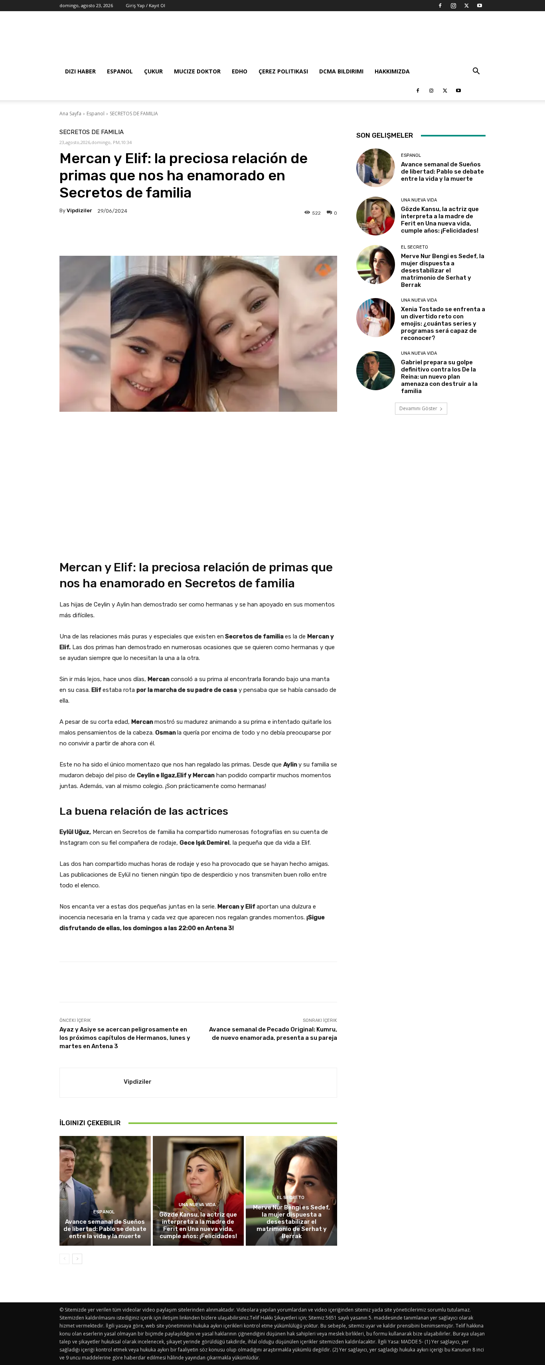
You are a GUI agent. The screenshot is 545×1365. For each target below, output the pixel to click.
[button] (476, 72)
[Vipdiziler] (92, 1082)
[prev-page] (64, 1259)
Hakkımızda (392, 71)
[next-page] (77, 1259)
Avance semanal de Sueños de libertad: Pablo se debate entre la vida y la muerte (104, 1229)
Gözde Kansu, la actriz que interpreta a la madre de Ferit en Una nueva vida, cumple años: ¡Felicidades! (198, 1225)
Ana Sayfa (70, 113)
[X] (466, 5)
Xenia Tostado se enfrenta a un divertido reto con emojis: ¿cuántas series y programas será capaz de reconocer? (443, 324)
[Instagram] (453, 5)
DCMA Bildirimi (341, 71)
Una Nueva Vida (197, 1205)
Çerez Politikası (283, 71)
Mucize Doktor (197, 71)
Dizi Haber (80, 71)
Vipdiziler (79, 210)
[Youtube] (480, 5)
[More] (298, 236)
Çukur (153, 71)
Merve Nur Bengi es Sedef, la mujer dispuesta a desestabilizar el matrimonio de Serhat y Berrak (291, 1222)
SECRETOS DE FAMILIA (134, 113)
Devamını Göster (418, 408)
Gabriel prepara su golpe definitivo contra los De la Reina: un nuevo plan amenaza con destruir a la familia (439, 377)
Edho (239, 71)
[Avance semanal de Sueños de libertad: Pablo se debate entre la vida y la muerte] (105, 1190)
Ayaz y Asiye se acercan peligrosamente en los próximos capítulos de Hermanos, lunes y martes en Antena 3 (124, 1038)
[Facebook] (440, 5)
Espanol (120, 71)
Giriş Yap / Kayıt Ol (145, 5)
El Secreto (290, 1197)
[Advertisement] (340, 40)
